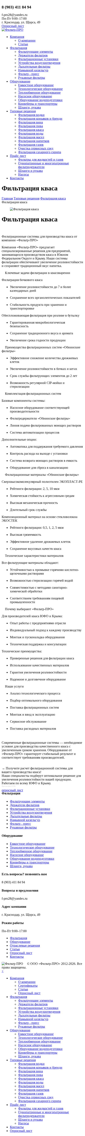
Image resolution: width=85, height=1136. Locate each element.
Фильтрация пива (30, 126)
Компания (17, 36)
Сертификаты (28, 985)
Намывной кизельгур (33, 70)
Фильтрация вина (30, 122)
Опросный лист (13, 26)
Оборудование (20, 81)
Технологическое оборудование (40, 89)
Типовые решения (23, 111)
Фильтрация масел (31, 137)
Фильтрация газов (31, 144)
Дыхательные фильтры (34, 66)
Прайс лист (18, 156)
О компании (26, 40)
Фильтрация (18, 48)
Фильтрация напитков (33, 141)
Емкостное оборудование (36, 85)
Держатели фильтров (33, 55)
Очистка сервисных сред (35, 148)
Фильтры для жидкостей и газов (40, 159)
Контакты (17, 178)
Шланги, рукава (29, 107)
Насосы (23, 174)
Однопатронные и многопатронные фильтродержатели (43, 165)
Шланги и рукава (30, 170)
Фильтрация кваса (31, 130)
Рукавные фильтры (31, 77)
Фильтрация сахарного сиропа (39, 152)
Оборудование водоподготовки (40, 100)
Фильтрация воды (30, 133)
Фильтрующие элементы (35, 51)
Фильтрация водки (31, 115)
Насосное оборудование (35, 96)
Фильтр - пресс (28, 74)
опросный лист (12, 790)
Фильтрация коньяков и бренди (40, 118)
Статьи (23, 44)
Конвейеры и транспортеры (37, 103)
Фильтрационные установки (38, 59)
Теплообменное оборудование (39, 92)
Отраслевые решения (25, 945)
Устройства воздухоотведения (39, 63)
